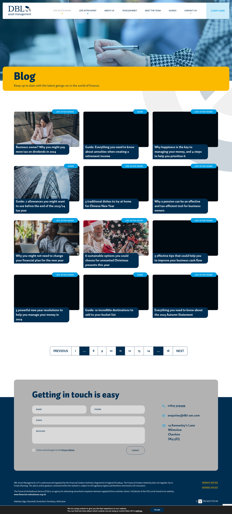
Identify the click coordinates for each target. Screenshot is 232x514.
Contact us (190, 11)
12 (129, 351)
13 (139, 351)
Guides (172, 11)
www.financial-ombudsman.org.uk (30, 494)
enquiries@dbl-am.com (184, 415)
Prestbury (51, 501)
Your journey (129, 11)
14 (148, 351)
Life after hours (62, 11)
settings (138, 511)
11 (122, 351)
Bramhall (31, 501)
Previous (60, 351)
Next (180, 351)
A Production (207, 501)
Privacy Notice (67, 450)
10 (111, 351)
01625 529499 (176, 406)
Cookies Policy (210, 487)
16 (168, 351)
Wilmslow (61, 501)
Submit (135, 450)
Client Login (218, 11)
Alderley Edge (20, 501)
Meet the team (153, 11)
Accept (157, 509)
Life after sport (87, 11)
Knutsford (41, 501)
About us (109, 11)
